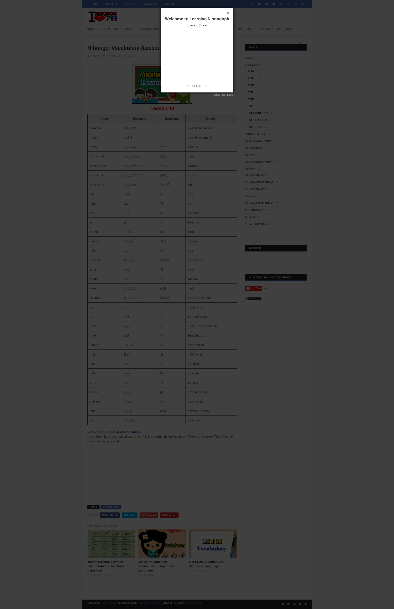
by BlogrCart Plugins (223, 95)
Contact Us (197, 86)
